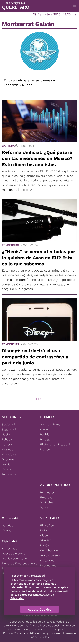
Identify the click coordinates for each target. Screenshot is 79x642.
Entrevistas (9, 548)
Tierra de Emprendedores (19, 563)
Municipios (9, 454)
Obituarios (47, 560)
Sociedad (8, 424)
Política (7, 439)
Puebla (45, 434)
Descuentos (48, 565)
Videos (6, 530)
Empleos (46, 497)
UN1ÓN (45, 545)
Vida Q (6, 469)
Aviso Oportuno (50, 555)
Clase (44, 535)
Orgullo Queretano (14, 558)
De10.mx (46, 530)
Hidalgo (45, 439)
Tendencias (10, 245)
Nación (6, 434)
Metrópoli (8, 449)
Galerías (7, 525)
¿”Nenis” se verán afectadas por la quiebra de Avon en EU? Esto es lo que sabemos (38, 258)
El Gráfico (47, 525)
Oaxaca (45, 429)
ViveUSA (46, 540)
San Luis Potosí (50, 424)
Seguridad (9, 429)
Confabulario (49, 550)
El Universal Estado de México (56, 447)
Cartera (8, 145)
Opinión (7, 464)
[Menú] (74, 6)
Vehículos (46, 502)
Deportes (8, 459)
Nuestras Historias (14, 553)
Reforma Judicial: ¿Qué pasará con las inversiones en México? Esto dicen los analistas (37, 158)
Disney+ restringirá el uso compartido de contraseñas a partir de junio (35, 357)
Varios (44, 507)
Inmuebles (47, 492)
